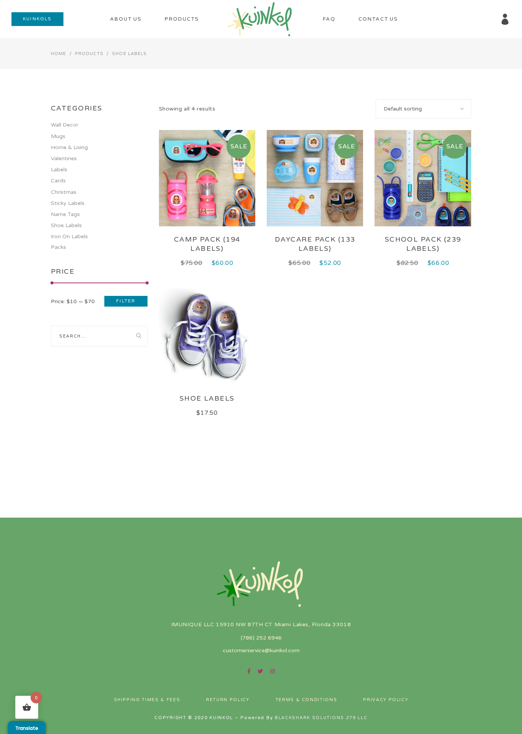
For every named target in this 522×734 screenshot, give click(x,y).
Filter (125, 301)
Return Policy (227, 699)
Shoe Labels (207, 398)
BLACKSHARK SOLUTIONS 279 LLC (321, 717)
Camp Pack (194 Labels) (207, 243)
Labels (59, 169)
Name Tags (65, 214)
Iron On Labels (69, 236)
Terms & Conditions (306, 699)
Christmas (63, 192)
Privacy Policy (385, 699)
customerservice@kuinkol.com (261, 650)
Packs (58, 247)
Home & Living (69, 147)
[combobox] (423, 109)
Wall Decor (64, 125)
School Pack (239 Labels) (423, 243)
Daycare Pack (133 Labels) (315, 243)
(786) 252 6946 (261, 638)
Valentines (64, 158)
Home (58, 53)
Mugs (58, 136)
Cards (58, 180)
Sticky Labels (67, 203)
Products (89, 53)
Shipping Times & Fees (147, 699)
